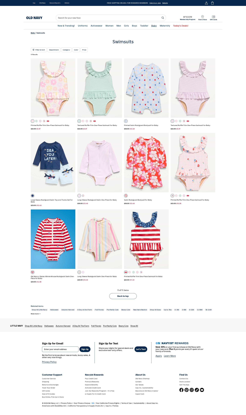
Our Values (139, 385)
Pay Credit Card (91, 379)
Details (165, 3)
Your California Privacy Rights (107, 403)
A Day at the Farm (84, 310)
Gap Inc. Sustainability (144, 388)
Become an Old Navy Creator (146, 391)
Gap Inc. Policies (112, 406)
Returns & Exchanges (50, 385)
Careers (138, 382)
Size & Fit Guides (48, 394)
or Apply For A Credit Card (95, 394)
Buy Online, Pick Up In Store (53, 397)
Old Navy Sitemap (142, 379)
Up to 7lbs (168, 310)
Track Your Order (48, 388)
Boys (134, 26)
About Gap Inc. (152, 403)
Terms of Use (126, 403)
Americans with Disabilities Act (54, 406)
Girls (126, 26)
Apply (159, 356)
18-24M (209, 310)
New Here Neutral (140, 310)
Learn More (170, 356)
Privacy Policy (49, 362)
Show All (134, 326)
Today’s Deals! (180, 26)
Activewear (96, 26)
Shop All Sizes (155, 310)
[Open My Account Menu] (206, 3)
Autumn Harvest (67, 310)
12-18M (199, 310)
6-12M (191, 310)
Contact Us (183, 379)
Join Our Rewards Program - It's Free (99, 391)
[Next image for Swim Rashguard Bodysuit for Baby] (165, 163)
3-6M (184, 310)
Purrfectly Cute (112, 310)
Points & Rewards (92, 382)
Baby (154, 26)
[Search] (163, 18)
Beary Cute (125, 310)
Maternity (165, 26)
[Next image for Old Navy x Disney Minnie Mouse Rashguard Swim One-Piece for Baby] (72, 239)
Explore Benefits (91, 385)
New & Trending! (66, 26)
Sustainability (139, 403)
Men (118, 26)
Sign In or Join (155, 3)
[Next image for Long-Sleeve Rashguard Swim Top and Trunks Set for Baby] (72, 163)
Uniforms (83, 26)
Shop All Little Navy (39, 310)
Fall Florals (99, 310)
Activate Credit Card (93, 388)
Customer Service (49, 379)
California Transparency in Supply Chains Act (85, 406)
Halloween (54, 310)
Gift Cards (46, 391)
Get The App (184, 385)
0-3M (177, 310)
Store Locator (184, 382)
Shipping (45, 382)
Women (109, 26)
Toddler (144, 26)
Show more (35, 314)
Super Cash (139, 394)
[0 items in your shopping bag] (212, 3)
